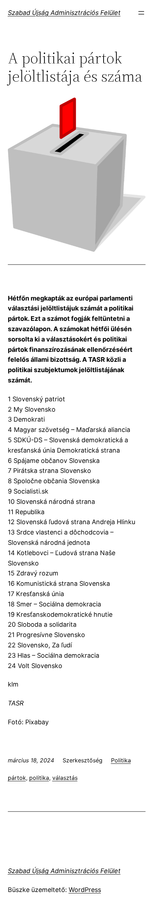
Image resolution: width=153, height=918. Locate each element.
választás (65, 777)
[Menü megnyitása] (141, 13)
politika (39, 777)
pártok (17, 777)
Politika (121, 760)
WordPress (85, 889)
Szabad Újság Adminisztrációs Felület (64, 12)
